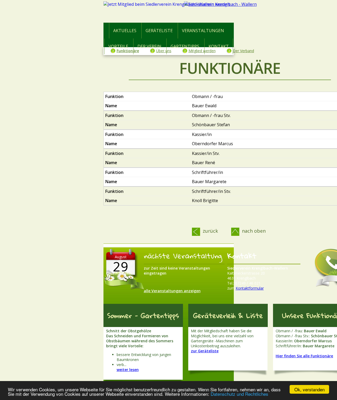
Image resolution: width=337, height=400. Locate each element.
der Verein (149, 46)
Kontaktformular (250, 288)
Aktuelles (124, 30)
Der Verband (243, 50)
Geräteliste (159, 30)
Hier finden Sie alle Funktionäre (304, 355)
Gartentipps (185, 46)
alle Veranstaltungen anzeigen (172, 290)
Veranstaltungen (203, 30)
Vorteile (118, 46)
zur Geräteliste (205, 350)
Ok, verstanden (309, 389)
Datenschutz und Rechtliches (239, 394)
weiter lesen (128, 369)
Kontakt (219, 46)
